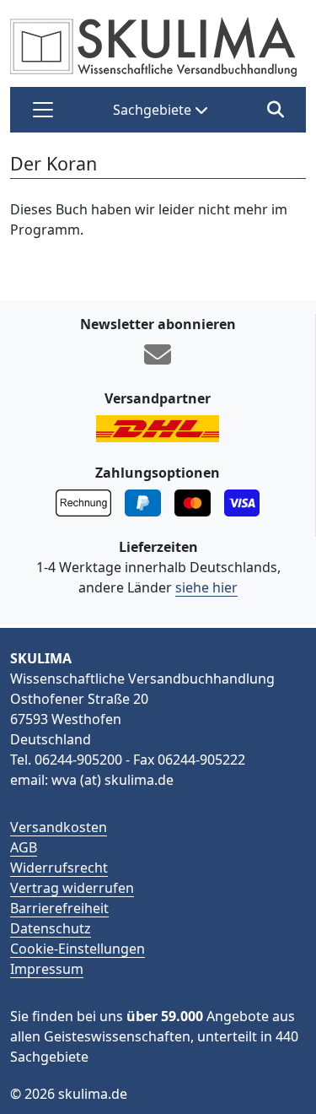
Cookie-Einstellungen (77, 948)
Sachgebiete (154, 109)
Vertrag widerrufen (72, 888)
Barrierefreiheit (59, 908)
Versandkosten (58, 827)
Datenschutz (50, 928)
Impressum (46, 969)
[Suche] (275, 110)
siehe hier (206, 587)
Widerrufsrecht (59, 867)
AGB (23, 847)
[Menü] (43, 110)
